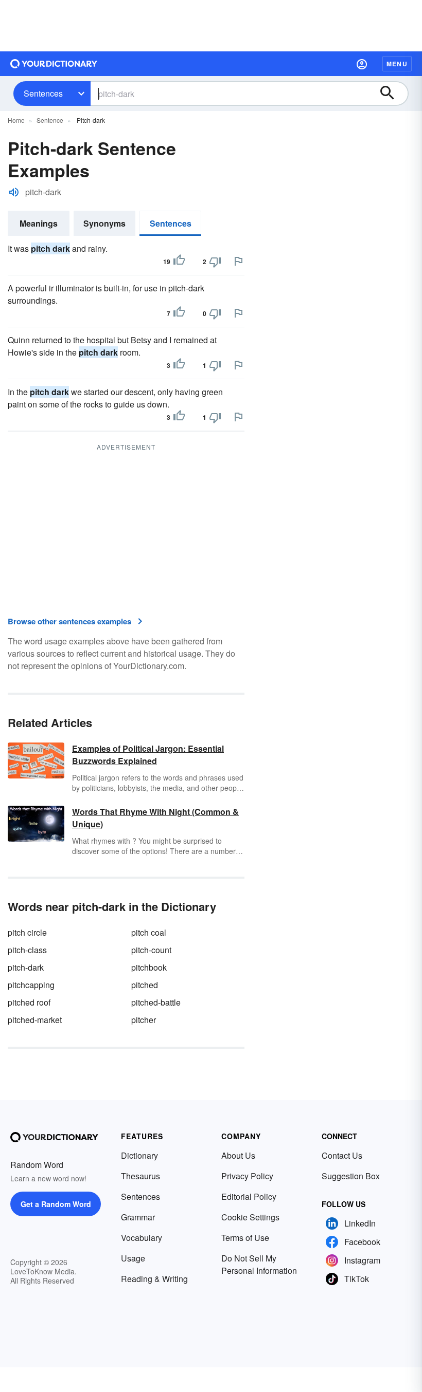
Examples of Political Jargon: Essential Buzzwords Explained (148, 755)
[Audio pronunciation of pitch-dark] (14, 192)
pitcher (143, 1020)
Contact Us (342, 1155)
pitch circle (27, 932)
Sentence (50, 120)
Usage (133, 1258)
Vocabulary (141, 1237)
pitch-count (151, 950)
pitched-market (35, 1020)
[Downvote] (215, 261)
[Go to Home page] (54, 63)
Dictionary (139, 1155)
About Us (238, 1155)
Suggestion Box (351, 1176)
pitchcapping (31, 985)
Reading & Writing (154, 1279)
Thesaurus (140, 1176)
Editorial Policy (248, 1196)
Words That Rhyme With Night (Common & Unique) (155, 818)
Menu (397, 63)
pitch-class (27, 950)
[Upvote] (179, 261)
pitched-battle (156, 1002)
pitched (144, 985)
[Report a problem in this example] (238, 261)
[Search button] (392, 93)
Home (16, 120)
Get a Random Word (56, 1204)
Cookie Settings (250, 1217)
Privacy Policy (247, 1176)
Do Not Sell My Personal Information (259, 1264)
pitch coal (148, 932)
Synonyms (104, 223)
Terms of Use (245, 1237)
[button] (362, 64)
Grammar (138, 1217)
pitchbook (149, 967)
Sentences (43, 93)
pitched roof (29, 1002)
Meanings (39, 223)
